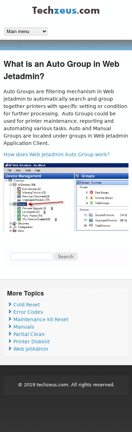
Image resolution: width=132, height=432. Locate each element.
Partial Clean (28, 334)
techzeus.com (52, 384)
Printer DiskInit (31, 341)
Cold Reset (26, 304)
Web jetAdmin (30, 349)
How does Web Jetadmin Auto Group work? (56, 154)
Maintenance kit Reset (40, 319)
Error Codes (27, 312)
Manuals (23, 327)
